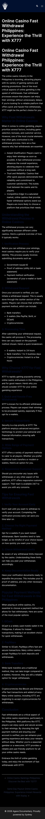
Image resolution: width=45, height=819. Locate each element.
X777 (4, 110)
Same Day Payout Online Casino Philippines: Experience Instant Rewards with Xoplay (22, 792)
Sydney (28, 814)
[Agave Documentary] (5, 6)
